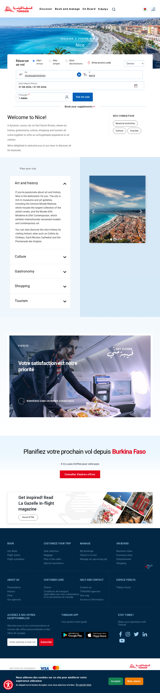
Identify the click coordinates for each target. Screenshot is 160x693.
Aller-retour (39, 62)
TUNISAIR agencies (90, 591)
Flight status (13, 555)
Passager (23, 95)
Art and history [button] (26, 183)
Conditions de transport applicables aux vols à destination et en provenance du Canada (61, 594)
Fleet (9, 595)
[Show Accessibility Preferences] (8, 685)
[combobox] (47, 74)
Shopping (121, 563)
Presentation (14, 587)
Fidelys (103, 9)
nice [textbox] (92, 76)
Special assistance (53, 563)
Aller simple (56, 62)
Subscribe (46, 642)
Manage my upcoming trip (93, 559)
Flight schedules (15, 559)
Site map (84, 595)
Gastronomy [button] (24, 271)
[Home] (18, 11)
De (26, 72)
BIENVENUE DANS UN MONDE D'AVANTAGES (50, 401)
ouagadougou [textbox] (35, 76)
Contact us (85, 587)
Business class (124, 551)
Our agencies (14, 599)
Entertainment (123, 559)
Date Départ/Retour (28, 83)
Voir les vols (83, 96)
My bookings (86, 551)
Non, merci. (134, 681)
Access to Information (91, 599)
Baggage (48, 555)
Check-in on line (88, 555)
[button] (93, 211)
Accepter (115, 681)
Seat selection (51, 551)
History (11, 591)
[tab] (40, 183)
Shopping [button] (22, 286)
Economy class (124, 555)
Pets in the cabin (52, 559)
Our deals (12, 551)
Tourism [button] (21, 301)
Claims (47, 587)
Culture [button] (20, 256)
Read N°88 (28, 517)
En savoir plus (83, 685)
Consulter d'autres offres (80, 474)
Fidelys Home (123, 587)
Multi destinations (75, 62)
